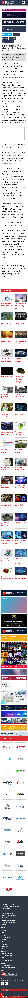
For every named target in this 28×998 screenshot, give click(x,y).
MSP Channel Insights (9, 924)
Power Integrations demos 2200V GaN (20, 577)
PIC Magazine (6, 908)
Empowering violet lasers (20, 522)
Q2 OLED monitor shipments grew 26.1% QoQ (20, 432)
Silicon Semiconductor (9, 915)
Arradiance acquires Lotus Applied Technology (7, 542)
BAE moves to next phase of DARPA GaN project (20, 414)
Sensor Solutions (7, 913)
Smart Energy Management (10, 918)
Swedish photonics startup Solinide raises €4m (20, 323)
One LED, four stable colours (7, 377)
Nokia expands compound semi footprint (19, 451)
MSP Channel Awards (8, 967)
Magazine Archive (7, 935)
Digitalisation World (8, 922)
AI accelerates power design (5, 559)
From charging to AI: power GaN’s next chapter (7, 305)
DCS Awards (6, 965)
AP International (7, 953)
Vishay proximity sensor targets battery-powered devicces (6, 361)
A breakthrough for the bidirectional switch (20, 487)
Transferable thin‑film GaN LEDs (6, 504)
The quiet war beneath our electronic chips (5, 523)
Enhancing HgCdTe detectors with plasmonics (20, 505)
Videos (4, 939)
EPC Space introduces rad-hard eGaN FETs (20, 360)
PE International (7, 958)
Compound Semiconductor (10, 906)
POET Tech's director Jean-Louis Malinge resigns (20, 469)
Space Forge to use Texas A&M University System (7, 414)
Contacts (5, 948)
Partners (4, 942)
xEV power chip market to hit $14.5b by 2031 (7, 451)
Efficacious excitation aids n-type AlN (6, 487)
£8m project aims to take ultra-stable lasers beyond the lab (21, 306)
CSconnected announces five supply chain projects (19, 561)
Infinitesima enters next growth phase (6, 322)
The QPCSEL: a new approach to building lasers (6, 396)
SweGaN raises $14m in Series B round (19, 396)
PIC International (7, 960)
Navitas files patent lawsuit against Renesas (20, 542)
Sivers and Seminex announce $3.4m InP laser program (7, 432)
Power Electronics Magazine (11, 911)
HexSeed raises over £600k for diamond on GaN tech (21, 341)
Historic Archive (7, 937)
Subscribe (5, 946)
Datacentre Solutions (8, 920)
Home (4, 930)
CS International (7, 955)
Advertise (5, 944)
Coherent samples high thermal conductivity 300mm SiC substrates (20, 379)
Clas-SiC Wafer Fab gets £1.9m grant (6, 340)
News (4, 932)
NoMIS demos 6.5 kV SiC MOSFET (7, 468)
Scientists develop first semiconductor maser (7, 578)
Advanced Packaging (8, 904)
